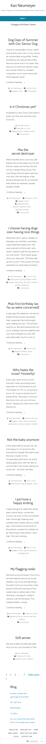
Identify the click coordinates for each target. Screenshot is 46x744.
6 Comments (32, 91)
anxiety (11, 282)
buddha (18, 659)
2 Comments (24, 622)
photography (13, 424)
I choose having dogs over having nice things (23, 230)
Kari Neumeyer (23, 5)
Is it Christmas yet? (23, 107)
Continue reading (14, 82)
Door (29, 282)
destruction (19, 282)
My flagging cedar (23, 569)
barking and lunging (17, 279)
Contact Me (26, 736)
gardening (13, 616)
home (20, 91)
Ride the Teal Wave (28, 733)
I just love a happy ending (23, 501)
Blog (16, 736)
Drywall (34, 282)
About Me (13, 730)
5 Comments (24, 354)
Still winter (23, 638)
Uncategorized (23, 553)
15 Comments (24, 134)
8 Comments (24, 288)
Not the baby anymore (23, 440)
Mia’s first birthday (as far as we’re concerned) (23, 305)
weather (35, 424)
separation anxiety (22, 210)
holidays (27, 131)
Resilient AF (25, 730)
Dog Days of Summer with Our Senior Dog (23, 41)
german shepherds (22, 285)
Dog (25, 282)
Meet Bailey (15, 708)
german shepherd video (22, 207)
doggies (15, 91)
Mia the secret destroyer (23, 151)
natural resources (29, 421)
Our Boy (14, 713)
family (20, 131)
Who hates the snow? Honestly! (23, 371)
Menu (28, 18)
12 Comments (24, 213)
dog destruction (23, 204)
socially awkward (24, 424)
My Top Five (15, 702)
